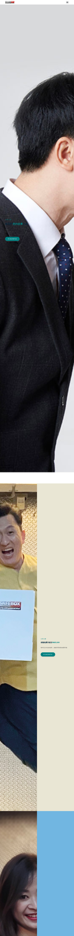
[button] (67, 2)
